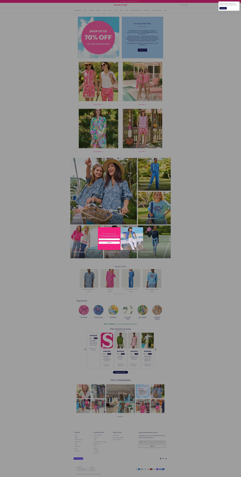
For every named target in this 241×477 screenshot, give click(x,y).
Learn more (223, 8)
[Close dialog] (142, 228)
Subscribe (109, 242)
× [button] (238, 2)
